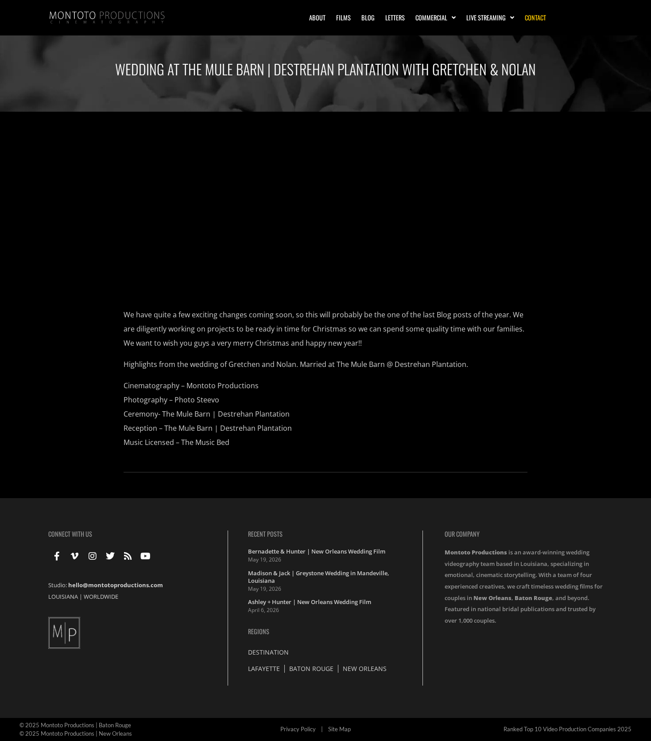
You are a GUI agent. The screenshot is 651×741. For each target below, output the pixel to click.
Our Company (462, 533)
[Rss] (128, 556)
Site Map (339, 729)
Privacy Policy (298, 729)
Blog (368, 17)
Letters (395, 17)
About (317, 17)
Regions (258, 631)
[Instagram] (92, 556)
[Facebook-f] (57, 556)
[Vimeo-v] (75, 556)
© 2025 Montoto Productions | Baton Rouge (75, 725)
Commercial (431, 17)
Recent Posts (265, 533)
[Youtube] (146, 556)
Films (343, 17)
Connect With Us (70, 533)
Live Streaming (486, 17)
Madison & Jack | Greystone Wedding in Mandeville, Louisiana (318, 577)
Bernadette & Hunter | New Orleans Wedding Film (316, 551)
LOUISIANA (63, 597)
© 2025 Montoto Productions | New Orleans (75, 733)
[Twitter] (110, 556)
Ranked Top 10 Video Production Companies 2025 (568, 729)
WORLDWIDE (101, 597)
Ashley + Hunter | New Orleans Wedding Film (309, 602)
